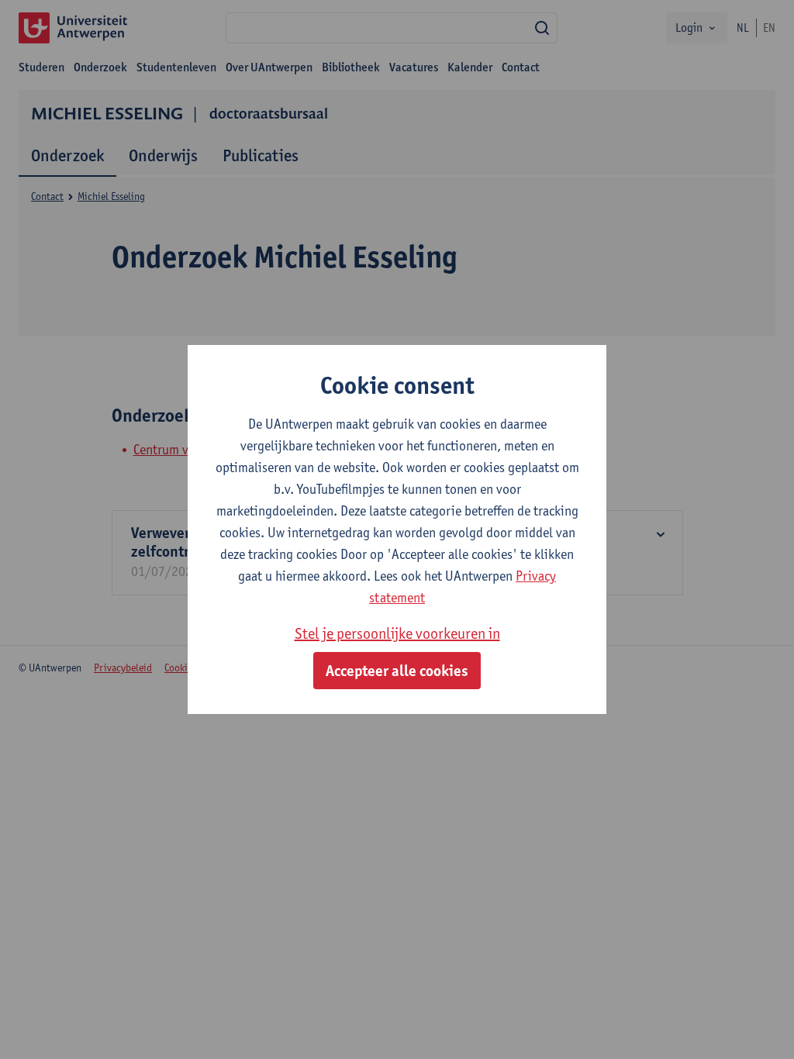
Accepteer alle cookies (397, 670)
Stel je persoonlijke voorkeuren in (397, 633)
